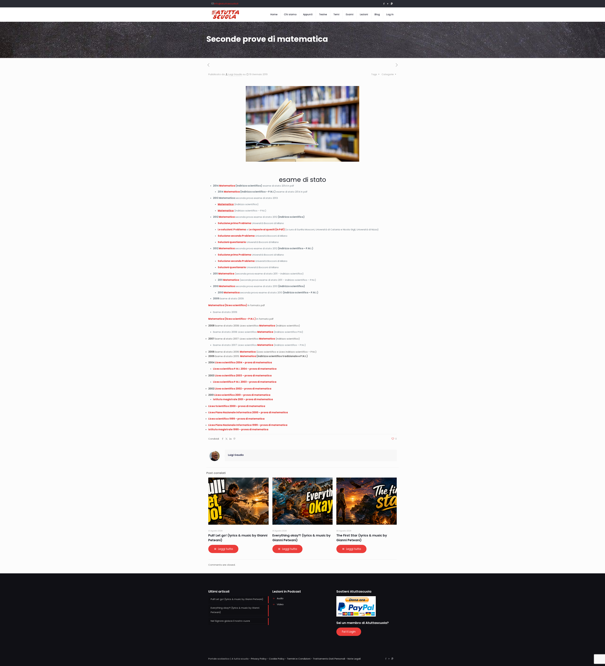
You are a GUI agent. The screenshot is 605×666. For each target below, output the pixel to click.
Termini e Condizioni (298, 658)
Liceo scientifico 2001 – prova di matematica (242, 395)
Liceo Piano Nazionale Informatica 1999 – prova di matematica (247, 425)
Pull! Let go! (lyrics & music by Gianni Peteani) (237, 599)
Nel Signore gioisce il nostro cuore (230, 621)
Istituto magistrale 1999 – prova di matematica (238, 429)
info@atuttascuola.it (226, 3)
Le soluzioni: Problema (232, 229)
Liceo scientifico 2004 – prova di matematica (243, 362)
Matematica (227, 185)
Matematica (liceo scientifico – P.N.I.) (232, 318)
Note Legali (354, 658)
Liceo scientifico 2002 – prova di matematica (243, 388)
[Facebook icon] (384, 3)
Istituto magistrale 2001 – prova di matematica (243, 399)
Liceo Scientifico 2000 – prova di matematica (236, 406)
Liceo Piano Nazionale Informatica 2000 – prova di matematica (248, 412)
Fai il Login (349, 632)
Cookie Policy (276, 658)
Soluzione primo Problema (234, 223)
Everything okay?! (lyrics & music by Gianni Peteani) (235, 610)
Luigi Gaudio (235, 74)
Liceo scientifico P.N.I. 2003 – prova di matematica (244, 381)
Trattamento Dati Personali (329, 658)
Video (280, 604)
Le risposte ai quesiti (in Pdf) (267, 229)
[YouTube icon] (388, 3)
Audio (280, 598)
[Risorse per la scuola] (225, 14)
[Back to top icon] (590, 659)
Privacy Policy (258, 658)
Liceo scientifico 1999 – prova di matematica (236, 418)
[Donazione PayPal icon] (392, 3)
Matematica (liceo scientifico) (227, 305)
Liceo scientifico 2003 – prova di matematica (243, 375)
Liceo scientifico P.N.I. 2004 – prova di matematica (245, 368)
